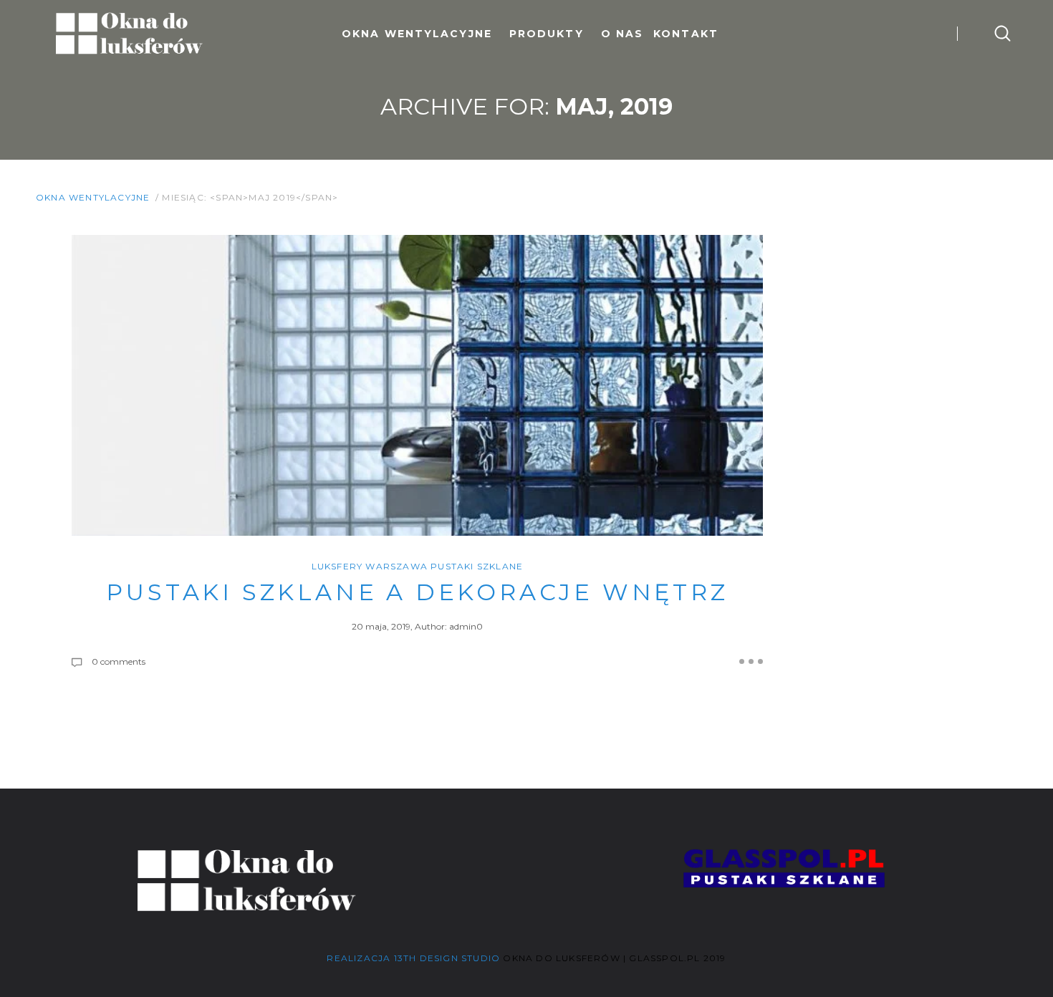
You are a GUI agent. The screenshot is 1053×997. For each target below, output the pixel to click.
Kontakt (685, 33)
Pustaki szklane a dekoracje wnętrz (417, 592)
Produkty (546, 33)
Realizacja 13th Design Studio (413, 958)
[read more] (751, 661)
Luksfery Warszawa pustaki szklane (418, 566)
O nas (622, 33)
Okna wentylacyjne (417, 33)
